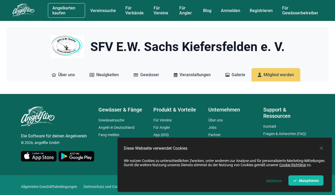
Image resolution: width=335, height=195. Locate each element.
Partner (214, 135)
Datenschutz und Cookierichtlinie (110, 187)
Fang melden (108, 135)
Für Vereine (162, 120)
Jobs (212, 127)
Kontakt (269, 126)
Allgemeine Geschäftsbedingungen (49, 187)
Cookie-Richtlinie (292, 165)
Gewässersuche (111, 120)
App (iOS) (161, 135)
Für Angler (161, 127)
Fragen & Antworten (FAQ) (284, 134)
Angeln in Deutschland (116, 127)
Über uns (215, 120)
